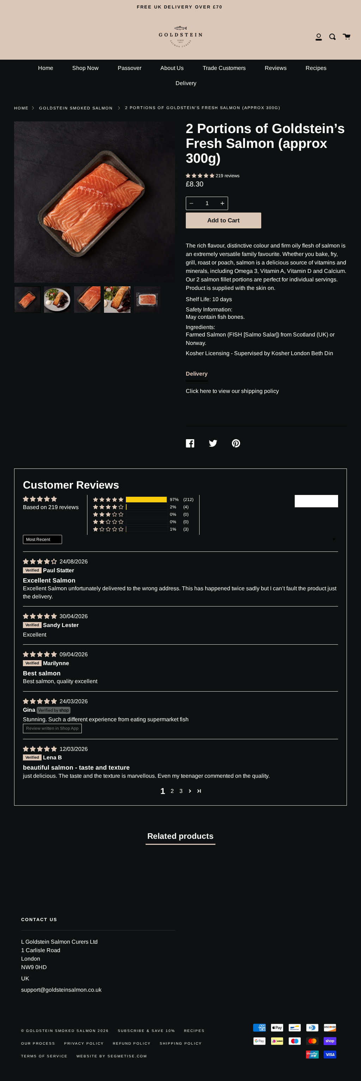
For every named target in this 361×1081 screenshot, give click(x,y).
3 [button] (181, 791)
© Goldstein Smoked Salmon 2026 (65, 1031)
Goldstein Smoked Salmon (76, 108)
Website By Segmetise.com (112, 1056)
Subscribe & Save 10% (146, 1031)
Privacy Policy (84, 1043)
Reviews (276, 68)
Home (45, 68)
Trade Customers (224, 68)
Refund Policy (132, 1043)
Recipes (316, 68)
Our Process (38, 1043)
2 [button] (172, 791)
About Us (172, 68)
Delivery (186, 83)
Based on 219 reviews (51, 507)
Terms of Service (44, 1056)
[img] (40, 562)
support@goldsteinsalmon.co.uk (61, 990)
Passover (129, 68)
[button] (201, 175)
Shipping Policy (181, 1043)
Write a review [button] (316, 501)
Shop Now (85, 68)
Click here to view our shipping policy (232, 391)
